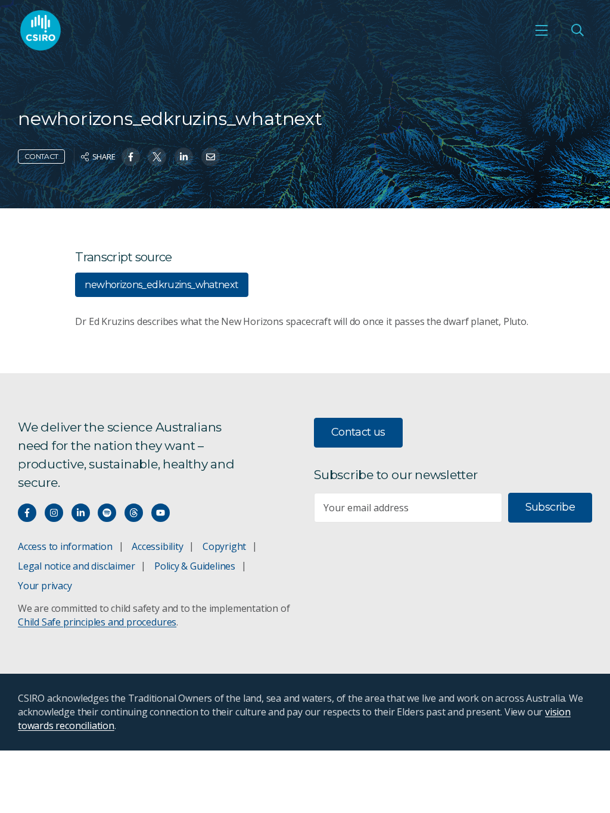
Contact (41, 156)
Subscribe (550, 507)
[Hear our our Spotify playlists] (107, 513)
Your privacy (44, 585)
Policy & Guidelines (194, 566)
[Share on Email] (210, 157)
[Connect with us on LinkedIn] (80, 513)
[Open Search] (577, 30)
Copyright (224, 546)
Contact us (358, 432)
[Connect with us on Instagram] (54, 513)
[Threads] (134, 513)
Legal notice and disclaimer (76, 566)
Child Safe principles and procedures (97, 621)
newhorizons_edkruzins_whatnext (161, 284)
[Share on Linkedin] (184, 157)
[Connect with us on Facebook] (27, 513)
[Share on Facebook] (131, 157)
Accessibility (157, 546)
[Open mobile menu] (541, 30)
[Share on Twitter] (157, 157)
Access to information (65, 546)
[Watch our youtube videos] (160, 513)
